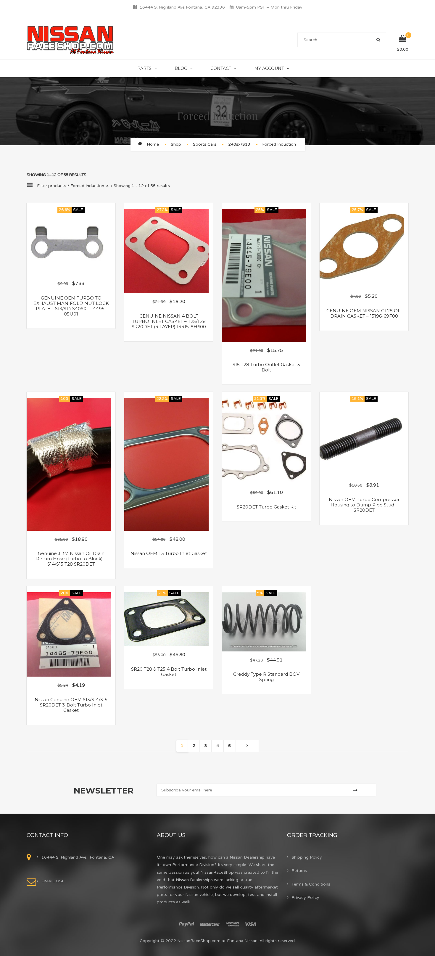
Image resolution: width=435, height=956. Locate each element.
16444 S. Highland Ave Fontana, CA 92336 (182, 7)
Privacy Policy (305, 897)
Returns (299, 870)
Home (153, 144)
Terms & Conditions (310, 884)
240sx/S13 (239, 144)
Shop (176, 144)
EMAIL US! (52, 880)
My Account (269, 68)
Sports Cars (204, 144)
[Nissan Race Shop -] (71, 39)
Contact (220, 68)
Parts (144, 68)
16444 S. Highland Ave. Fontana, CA (77, 857)
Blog (181, 68)
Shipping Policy (306, 857)
